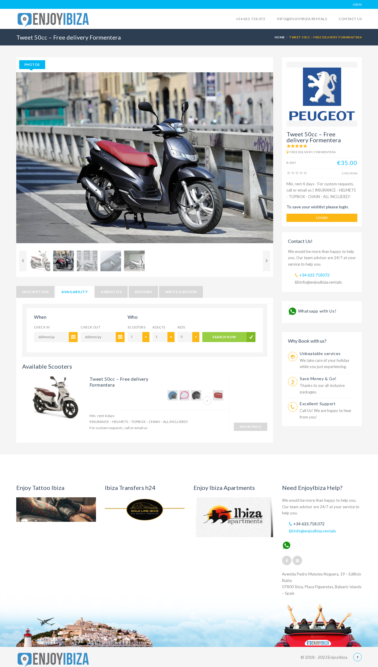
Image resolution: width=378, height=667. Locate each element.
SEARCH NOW (224, 337)
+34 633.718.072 (250, 19)
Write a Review (181, 292)
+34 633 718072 (314, 274)
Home (280, 37)
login (322, 218)
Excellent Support (318, 403)
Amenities (111, 292)
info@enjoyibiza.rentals (302, 19)
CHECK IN (42, 327)
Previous (7, 160)
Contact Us (350, 19)
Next (282, 160)
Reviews (143, 292)
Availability (74, 292)
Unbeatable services (320, 353)
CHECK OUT (90, 327)
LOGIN (357, 4)
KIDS (181, 327)
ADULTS (158, 327)
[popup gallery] (53, 399)
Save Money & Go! (318, 378)
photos (32, 64)
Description (35, 292)
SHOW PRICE (250, 427)
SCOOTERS (137, 327)
